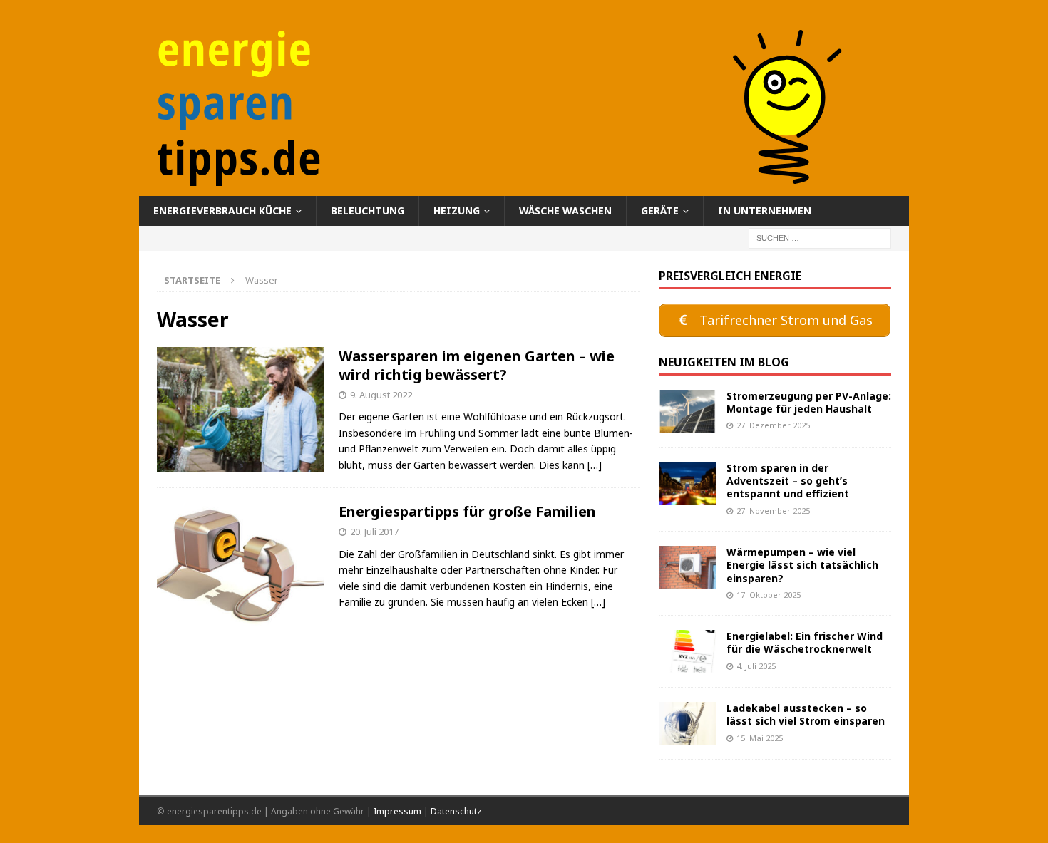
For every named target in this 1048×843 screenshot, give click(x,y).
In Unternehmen (764, 210)
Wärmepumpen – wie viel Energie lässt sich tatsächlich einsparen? (802, 564)
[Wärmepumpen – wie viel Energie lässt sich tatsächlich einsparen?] (687, 567)
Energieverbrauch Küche (222, 210)
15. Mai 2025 (759, 738)
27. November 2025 (773, 510)
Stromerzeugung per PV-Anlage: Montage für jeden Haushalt (808, 402)
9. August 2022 (381, 394)
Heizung (456, 210)
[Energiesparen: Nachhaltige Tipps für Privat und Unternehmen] (524, 188)
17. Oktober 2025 (768, 594)
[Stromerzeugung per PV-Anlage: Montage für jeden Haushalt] (687, 411)
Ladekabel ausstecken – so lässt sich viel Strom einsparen (805, 714)
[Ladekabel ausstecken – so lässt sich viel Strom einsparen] (687, 723)
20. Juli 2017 (374, 531)
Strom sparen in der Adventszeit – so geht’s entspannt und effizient (787, 480)
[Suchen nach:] (820, 237)
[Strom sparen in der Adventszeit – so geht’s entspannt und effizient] (687, 483)
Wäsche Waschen (565, 210)
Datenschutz (456, 811)
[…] (594, 465)
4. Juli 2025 (756, 666)
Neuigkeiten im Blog (724, 362)
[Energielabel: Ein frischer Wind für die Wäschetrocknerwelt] (687, 651)
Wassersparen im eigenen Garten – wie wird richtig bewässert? (477, 365)
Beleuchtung (367, 210)
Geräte (660, 210)
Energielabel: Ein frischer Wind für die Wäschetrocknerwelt (804, 642)
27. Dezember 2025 (773, 425)
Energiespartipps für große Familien (467, 511)
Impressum (397, 811)
